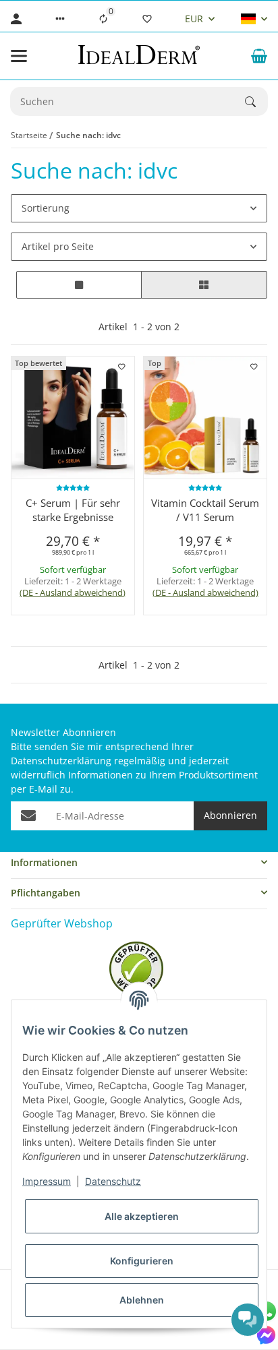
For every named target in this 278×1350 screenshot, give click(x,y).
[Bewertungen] (73, 488)
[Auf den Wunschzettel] (121, 366)
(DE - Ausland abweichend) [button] (73, 592)
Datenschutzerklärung (61, 760)
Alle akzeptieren (142, 1216)
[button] (60, 19)
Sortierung (46, 208)
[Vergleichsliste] (103, 19)
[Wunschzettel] (147, 19)
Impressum (46, 1181)
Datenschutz (113, 1181)
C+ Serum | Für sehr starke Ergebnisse (73, 510)
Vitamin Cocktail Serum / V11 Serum (205, 510)
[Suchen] (256, 101)
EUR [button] (194, 18)
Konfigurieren (141, 1260)
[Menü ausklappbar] (19, 56)
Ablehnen (141, 1300)
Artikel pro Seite (58, 246)
